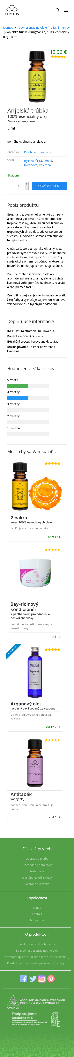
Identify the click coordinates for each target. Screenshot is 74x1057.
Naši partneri (37, 920)
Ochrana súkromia (37, 884)
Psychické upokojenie (38, 152)
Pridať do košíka (49, 185)
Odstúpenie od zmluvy (37, 877)
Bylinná (29, 161)
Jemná (48, 161)
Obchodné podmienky (37, 865)
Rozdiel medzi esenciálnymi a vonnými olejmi (37, 963)
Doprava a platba (37, 858)
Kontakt (37, 914)
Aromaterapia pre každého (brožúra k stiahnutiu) (37, 957)
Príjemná (45, 165)
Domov (8, 27)
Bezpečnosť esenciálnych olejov (37, 950)
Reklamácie (37, 871)
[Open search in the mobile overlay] (58, 10)
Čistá (38, 161)
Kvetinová (30, 165)
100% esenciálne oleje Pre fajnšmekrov (43, 27)
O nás (37, 908)
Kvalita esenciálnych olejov (37, 944)
